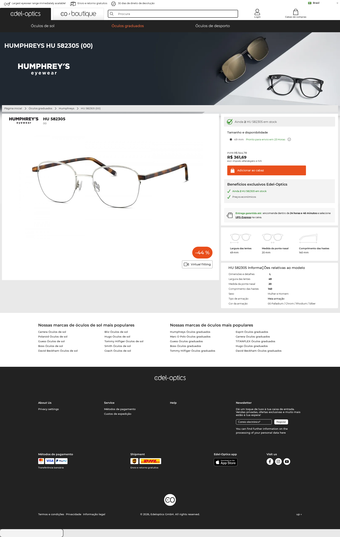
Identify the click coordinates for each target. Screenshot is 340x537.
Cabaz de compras (295, 17)
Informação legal (94, 514)
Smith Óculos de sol (117, 346)
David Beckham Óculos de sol (58, 350)
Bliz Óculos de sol (116, 331)
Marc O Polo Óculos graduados (190, 336)
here (283, 432)
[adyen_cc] (41, 461)
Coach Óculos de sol (117, 350)
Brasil (316, 2)
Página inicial (13, 108)
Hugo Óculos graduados (252, 346)
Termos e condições (51, 514)
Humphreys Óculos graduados (190, 331)
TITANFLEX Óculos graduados (255, 341)
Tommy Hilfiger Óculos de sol (123, 341)
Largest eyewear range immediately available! (39, 3)
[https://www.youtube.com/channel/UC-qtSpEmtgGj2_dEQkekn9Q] (287, 462)
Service (109, 403)
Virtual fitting (201, 264)
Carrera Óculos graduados (253, 336)
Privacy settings (48, 409)
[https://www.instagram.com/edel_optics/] (278, 462)
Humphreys (66, 108)
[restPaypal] (61, 461)
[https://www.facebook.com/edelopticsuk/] (270, 462)
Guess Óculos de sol (51, 341)
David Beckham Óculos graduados (259, 350)
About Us (44, 403)
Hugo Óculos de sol (117, 336)
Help (173, 403)
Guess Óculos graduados (186, 341)
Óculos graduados (40, 108)
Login (257, 17)
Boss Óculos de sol (50, 346)
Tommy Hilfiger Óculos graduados (192, 350)
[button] (25, 14)
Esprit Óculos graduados (252, 331)
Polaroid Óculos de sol (52, 336)
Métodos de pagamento (120, 409)
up (298, 514)
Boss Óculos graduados (185, 346)
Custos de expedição (117, 413)
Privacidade (73, 514)
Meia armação (276, 298)
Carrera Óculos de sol (52, 331)
